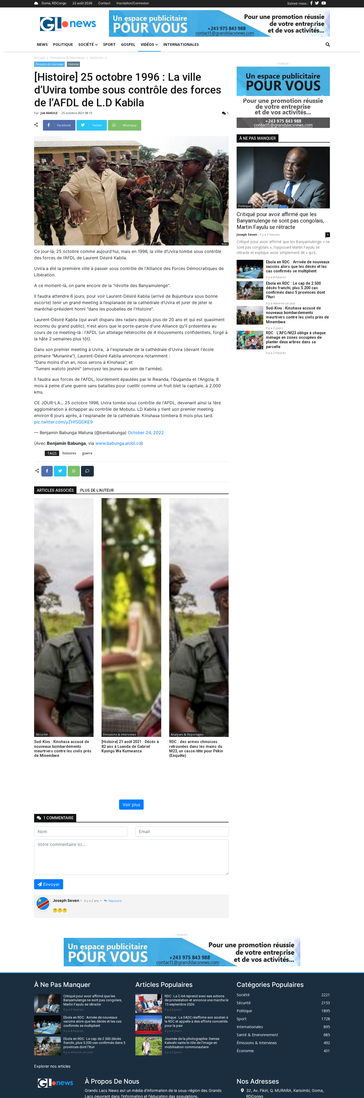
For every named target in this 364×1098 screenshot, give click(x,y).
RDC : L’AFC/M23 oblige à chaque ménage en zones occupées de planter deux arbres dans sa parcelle (296, 340)
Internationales (181, 44)
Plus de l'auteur (97, 490)
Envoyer (51, 884)
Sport (109, 44)
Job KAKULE (49, 113)
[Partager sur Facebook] (47, 471)
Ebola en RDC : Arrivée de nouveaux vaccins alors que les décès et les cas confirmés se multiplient (297, 267)
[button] (125, 23)
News (42, 44)
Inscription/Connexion (132, 3)
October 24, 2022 (146, 432)
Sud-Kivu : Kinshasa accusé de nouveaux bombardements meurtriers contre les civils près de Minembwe (297, 315)
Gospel (128, 44)
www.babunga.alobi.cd (118, 443)
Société (86, 44)
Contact (104, 3)
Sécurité (42, 734)
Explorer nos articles (52, 1066)
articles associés (55, 490)
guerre (87, 453)
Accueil (39, 57)
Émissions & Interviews (67, 57)
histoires (96, 57)
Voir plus (131, 804)
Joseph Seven (247, 234)
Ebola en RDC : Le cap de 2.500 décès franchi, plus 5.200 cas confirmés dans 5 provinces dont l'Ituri (295, 290)
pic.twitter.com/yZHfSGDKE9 (63, 422)
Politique (63, 44)
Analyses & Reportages (187, 734)
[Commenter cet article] (87, 471)
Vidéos (147, 44)
